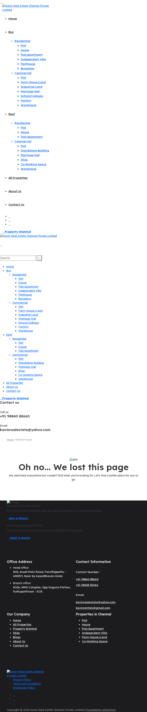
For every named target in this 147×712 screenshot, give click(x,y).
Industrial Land (31, 87)
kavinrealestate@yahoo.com (96, 602)
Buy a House (18, 518)
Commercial (23, 73)
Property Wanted (18, 231)
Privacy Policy (22, 679)
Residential (22, 41)
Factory (26, 100)
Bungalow (27, 68)
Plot (23, 45)
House (25, 50)
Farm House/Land (33, 82)
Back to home (73, 487)
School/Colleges (32, 96)
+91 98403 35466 (87, 585)
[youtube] (9, 216)
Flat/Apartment (31, 55)
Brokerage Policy (24, 687)
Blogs (16, 637)
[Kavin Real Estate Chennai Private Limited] (27, 8)
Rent (11, 114)
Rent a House (19, 538)
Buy (11, 32)
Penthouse (28, 64)
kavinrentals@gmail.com (93, 608)
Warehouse (28, 105)
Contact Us (16, 204)
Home (12, 18)
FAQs (16, 633)
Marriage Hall (30, 91)
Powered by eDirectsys (101, 710)
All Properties (18, 178)
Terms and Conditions (27, 683)
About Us (14, 191)
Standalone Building (35, 150)
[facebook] (9, 220)
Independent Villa (33, 59)
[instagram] (9, 224)
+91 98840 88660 (87, 579)
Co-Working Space (33, 164)
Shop (24, 159)
